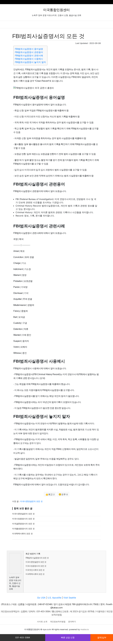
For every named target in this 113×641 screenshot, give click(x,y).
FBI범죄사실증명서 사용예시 (29, 58)
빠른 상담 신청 (68, 637)
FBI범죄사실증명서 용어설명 (29, 49)
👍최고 (49, 494)
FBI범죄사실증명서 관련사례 (29, 55)
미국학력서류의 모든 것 (22, 533)
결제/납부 (101, 637)
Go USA (41, 597)
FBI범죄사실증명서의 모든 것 (37, 558)
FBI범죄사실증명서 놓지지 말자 (30, 62)
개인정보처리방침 (57, 621)
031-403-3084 (22, 637)
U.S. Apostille (54, 597)
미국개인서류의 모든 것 (35, 570)
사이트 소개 (42, 621)
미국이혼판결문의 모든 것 (31, 501)
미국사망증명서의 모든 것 (23, 518)
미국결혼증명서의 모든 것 (23, 523)
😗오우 (63, 494)
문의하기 (72, 621)
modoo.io (84, 629)
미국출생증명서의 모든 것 (23, 528)
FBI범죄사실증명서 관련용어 (29, 52)
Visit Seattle (69, 597)
